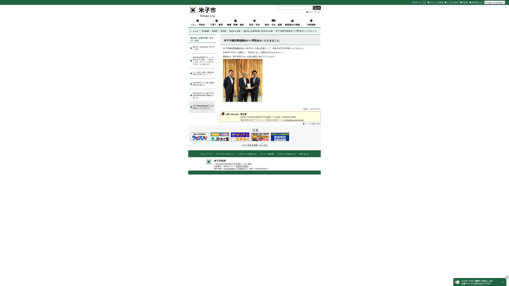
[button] (479, 282)
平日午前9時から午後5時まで (235, 168)
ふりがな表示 (453, 2)
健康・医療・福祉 (235, 24)
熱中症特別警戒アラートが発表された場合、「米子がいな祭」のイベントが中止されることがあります (203, 60)
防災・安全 (254, 24)
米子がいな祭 (234, 31)
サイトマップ (314, 12)
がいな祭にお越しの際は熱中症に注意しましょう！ (203, 73)
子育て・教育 (216, 24)
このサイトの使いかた (286, 154)
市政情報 (311, 24)
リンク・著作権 (266, 154)
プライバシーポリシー (225, 154)
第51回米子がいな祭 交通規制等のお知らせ (203, 83)
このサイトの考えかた (247, 154)
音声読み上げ (477, 2)
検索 (318, 7)
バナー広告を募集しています (254, 145)
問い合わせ (304, 154)
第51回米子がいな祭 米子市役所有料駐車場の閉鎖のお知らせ (203, 95)
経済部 (215, 31)
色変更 (465, 2)
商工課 (223, 31)
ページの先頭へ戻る (313, 123)
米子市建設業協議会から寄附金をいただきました (203, 107)
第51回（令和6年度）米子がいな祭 (258, 31)
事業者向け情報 (292, 24)
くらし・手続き (197, 24)
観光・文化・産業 (273, 24)
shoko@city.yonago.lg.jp (294, 120)
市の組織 (205, 31)
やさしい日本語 (436, 2)
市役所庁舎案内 (242, 166)
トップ (195, 31)
